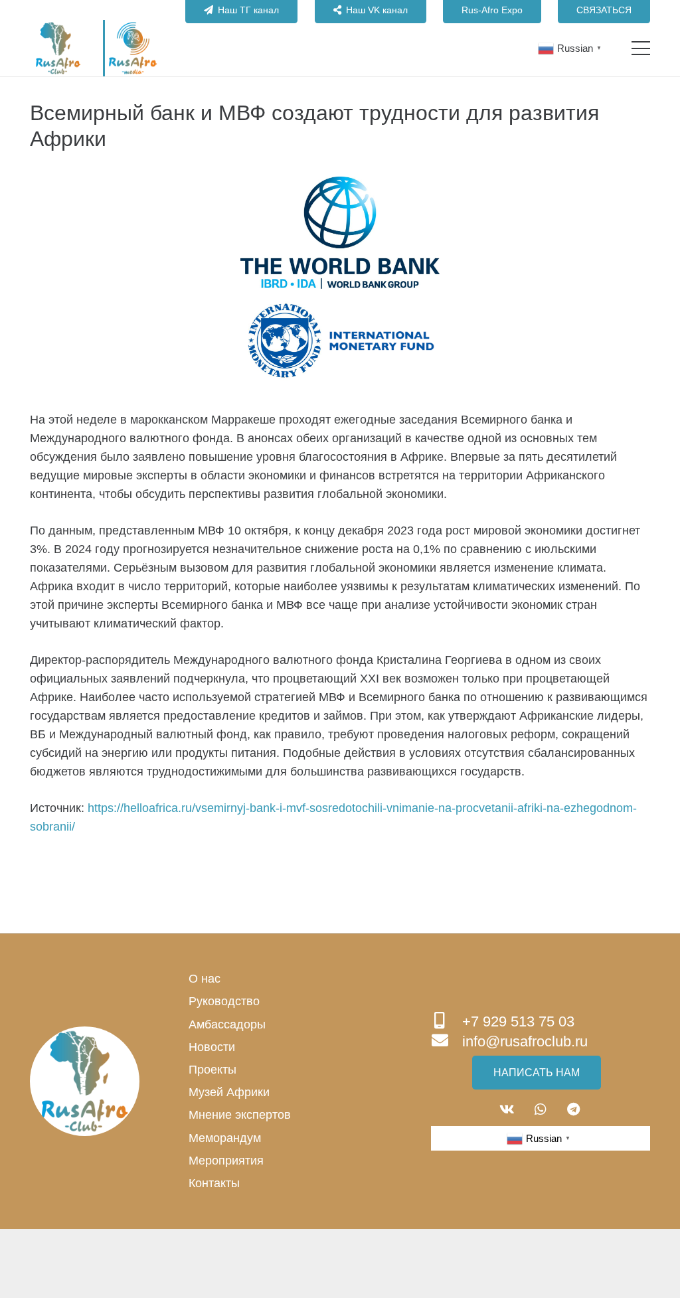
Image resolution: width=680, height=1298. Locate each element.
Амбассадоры (227, 1024)
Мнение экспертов (240, 1114)
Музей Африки (229, 1092)
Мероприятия (226, 1160)
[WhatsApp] (540, 1109)
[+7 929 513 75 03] (447, 1022)
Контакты (214, 1183)
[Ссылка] (58, 48)
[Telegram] (573, 1109)
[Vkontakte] (507, 1109)
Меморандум (225, 1138)
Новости (212, 1047)
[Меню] (641, 48)
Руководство (224, 1001)
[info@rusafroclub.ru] (447, 1042)
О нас (204, 978)
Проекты (212, 1069)
